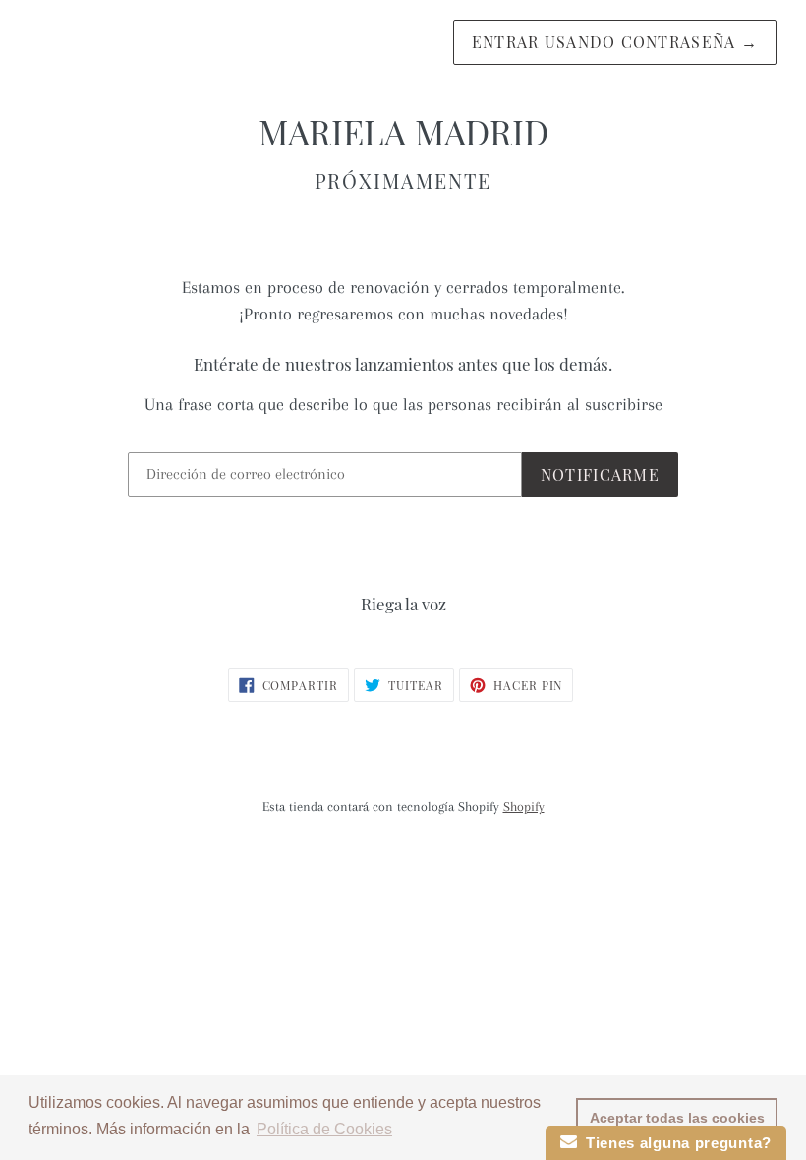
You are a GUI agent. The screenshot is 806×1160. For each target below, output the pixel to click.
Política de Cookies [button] (324, 1129)
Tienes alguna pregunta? (675, 1142)
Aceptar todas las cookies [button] (677, 1118)
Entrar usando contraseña (615, 41)
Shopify (524, 806)
